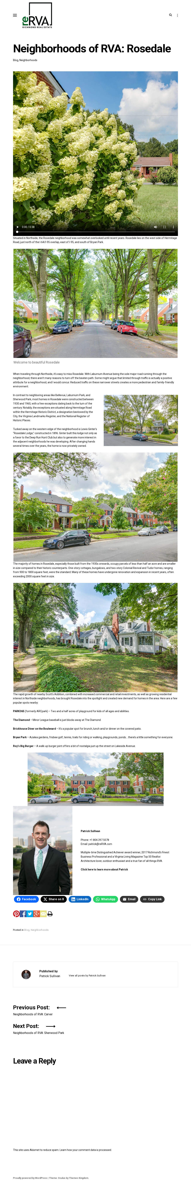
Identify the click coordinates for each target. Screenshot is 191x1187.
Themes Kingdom (78, 1178)
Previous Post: (33, 1009)
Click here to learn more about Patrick (104, 869)
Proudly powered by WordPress (30, 1178)
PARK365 (18, 711)
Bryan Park (20, 737)
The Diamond (21, 719)
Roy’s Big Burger (23, 746)
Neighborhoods (28, 60)
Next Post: (38, 1028)
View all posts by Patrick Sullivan (87, 975)
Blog (15, 60)
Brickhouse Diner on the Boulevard (34, 728)
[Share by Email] (43, 913)
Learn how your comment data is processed (85, 1149)
